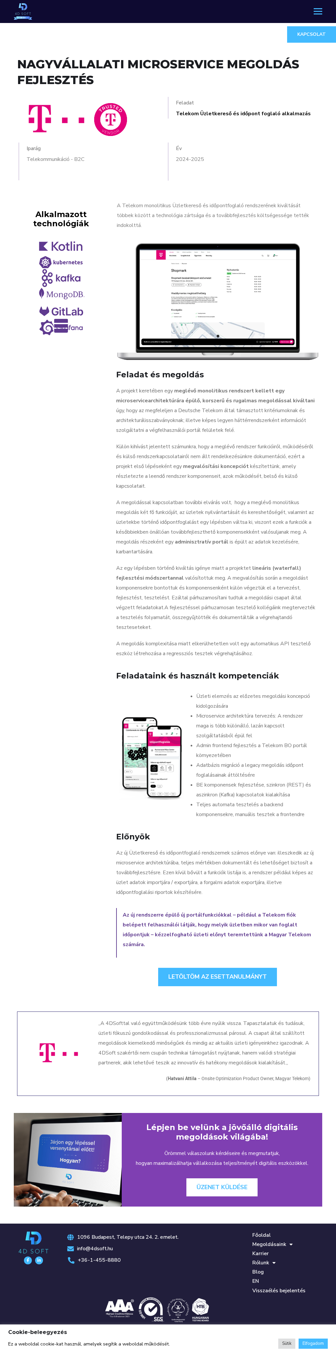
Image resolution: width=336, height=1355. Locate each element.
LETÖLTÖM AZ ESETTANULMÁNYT (217, 977)
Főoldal (261, 1235)
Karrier (260, 1253)
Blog (258, 1272)
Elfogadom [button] (313, 1343)
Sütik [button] (286, 1343)
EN (255, 1281)
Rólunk (260, 1262)
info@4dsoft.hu (95, 1248)
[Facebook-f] (28, 1260)
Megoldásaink (269, 1244)
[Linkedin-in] (39, 1260)
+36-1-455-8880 (99, 1260)
